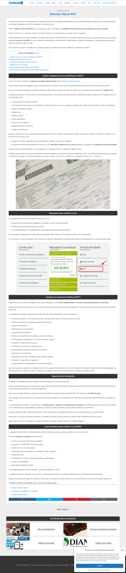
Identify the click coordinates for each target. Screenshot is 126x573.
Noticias (31, 3)
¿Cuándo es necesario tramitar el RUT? (23, 62)
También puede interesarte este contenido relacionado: (29, 70)
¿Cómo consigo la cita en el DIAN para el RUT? (26, 57)
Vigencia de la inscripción (19, 65)
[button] (122, 550)
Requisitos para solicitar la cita (20, 59)
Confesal (59, 11)
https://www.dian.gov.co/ (70, 81)
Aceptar (99, 566)
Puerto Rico (97, 3)
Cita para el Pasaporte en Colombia (25, 491)
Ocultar (36, 53)
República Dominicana (109, 3)
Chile (60, 3)
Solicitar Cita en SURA (20, 488)
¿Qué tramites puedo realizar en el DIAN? (24, 67)
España (47, 3)
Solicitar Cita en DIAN (19, 495)
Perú (89, 3)
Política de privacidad (105, 569)
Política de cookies (94, 569)
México (54, 3)
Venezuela (39, 3)
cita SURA (70, 368)
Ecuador (83, 3)
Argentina (67, 3)
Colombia (75, 3)
